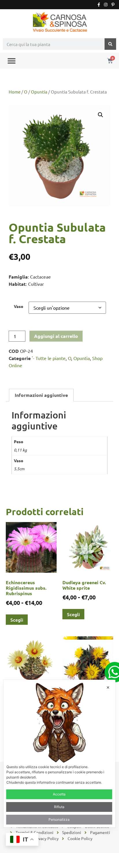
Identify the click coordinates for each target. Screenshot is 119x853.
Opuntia (39, 91)
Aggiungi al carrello (56, 336)
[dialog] (59, 754)
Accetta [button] (59, 794)
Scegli (16, 619)
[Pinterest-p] (113, 4)
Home (15, 91)
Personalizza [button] (59, 819)
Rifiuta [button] (59, 807)
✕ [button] (108, 687)
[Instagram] (106, 4)
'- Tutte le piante (49, 358)
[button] (11, 60)
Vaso (18, 306)
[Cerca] (110, 44)
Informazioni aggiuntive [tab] (41, 395)
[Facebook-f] (99, 4)
